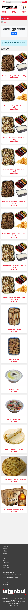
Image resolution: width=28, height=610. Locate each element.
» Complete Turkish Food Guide (12, 575)
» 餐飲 (5, 551)
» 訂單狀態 (6, 567)
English (3, 2)
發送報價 (14, 34)
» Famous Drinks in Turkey (10, 577)
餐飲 (14, 12)
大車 (24, 7)
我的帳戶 (24, 1)
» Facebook (6, 584)
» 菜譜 (5, 548)
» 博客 (5, 560)
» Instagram (6, 582)
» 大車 (5, 558)
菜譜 (4, 12)
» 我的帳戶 (6, 563)
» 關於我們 (6, 546)
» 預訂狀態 (6, 565)
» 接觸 (5, 553)
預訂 (24, 12)
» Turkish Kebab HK (8, 572)
